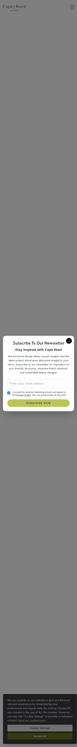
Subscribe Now (38, 403)
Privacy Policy (23, 395)
